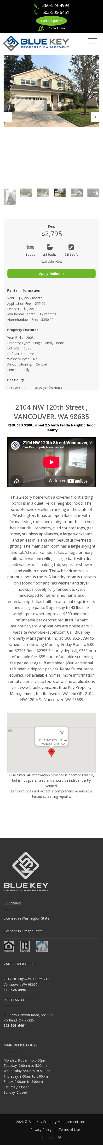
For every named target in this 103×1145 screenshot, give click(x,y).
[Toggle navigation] (93, 41)
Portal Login (56, 28)
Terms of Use (69, 1129)
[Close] (62, 732)
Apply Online (50, 273)
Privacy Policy (41, 1129)
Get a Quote (51, 20)
